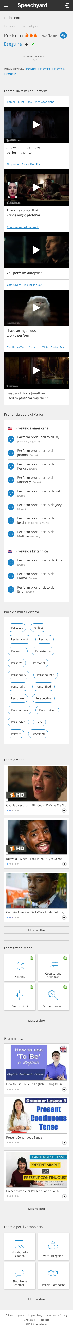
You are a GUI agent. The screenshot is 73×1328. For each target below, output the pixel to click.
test (9, 335)
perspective (43, 698)
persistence (43, 651)
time (24, 147)
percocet (17, 627)
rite (29, 152)
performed (58, 68)
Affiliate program (15, 1315)
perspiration (47, 710)
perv (39, 722)
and (9, 147)
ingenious (28, 330)
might (21, 215)
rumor (26, 210)
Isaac (10, 393)
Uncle (26, 393)
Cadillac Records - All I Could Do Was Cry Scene (36, 805)
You (9, 273)
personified (43, 686)
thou (32, 147)
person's (16, 663)
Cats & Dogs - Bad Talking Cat (24, 285)
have (11, 330)
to (14, 335)
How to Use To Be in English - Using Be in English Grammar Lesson (36, 1084)
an (18, 330)
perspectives (19, 710)
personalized (45, 675)
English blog (35, 1315)
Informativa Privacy (57, 1315)
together (39, 398)
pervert (16, 734)
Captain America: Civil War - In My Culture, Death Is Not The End (36, 912)
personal (39, 663)
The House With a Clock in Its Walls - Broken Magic (37, 347)
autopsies (34, 273)
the (23, 152)
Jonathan (38, 393)
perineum (17, 651)
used (10, 398)
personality (18, 675)
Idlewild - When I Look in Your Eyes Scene (34, 859)
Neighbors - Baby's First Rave (24, 164)
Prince (11, 215)
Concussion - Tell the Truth (23, 227)
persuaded (18, 722)
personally (18, 686)
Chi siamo (29, 1319)
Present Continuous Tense (24, 1137)
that (35, 210)
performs (31, 68)
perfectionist (19, 639)
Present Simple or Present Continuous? (32, 1191)
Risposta (44, 1319)
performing (44, 68)
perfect (38, 627)
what (17, 147)
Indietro (14, 18)
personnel (18, 698)
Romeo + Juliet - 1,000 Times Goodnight (30, 102)
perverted (38, 734)
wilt (40, 147)
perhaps (44, 639)
